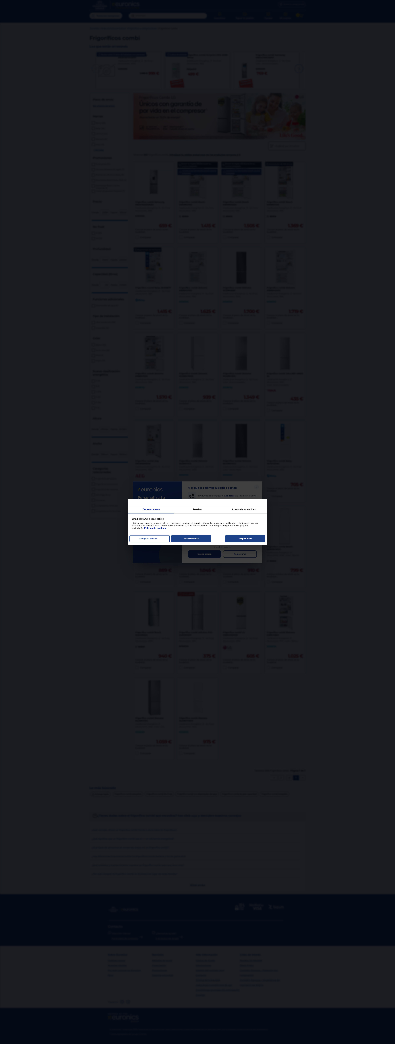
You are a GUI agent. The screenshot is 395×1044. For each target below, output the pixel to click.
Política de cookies (155, 528)
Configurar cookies (148, 538)
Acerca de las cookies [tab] (244, 509)
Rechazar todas (191, 538)
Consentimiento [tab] (151, 509)
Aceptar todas (245, 538)
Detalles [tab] (197, 509)
